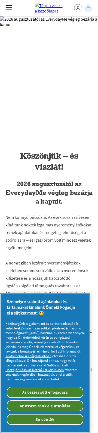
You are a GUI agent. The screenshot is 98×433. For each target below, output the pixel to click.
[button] (78, 8)
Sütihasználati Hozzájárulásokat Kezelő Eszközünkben (36, 367)
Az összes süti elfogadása (45, 392)
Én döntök (45, 419)
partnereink (58, 323)
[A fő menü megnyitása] (8, 7)
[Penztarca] (88, 8)
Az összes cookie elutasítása (45, 405)
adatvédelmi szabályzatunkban (28, 356)
